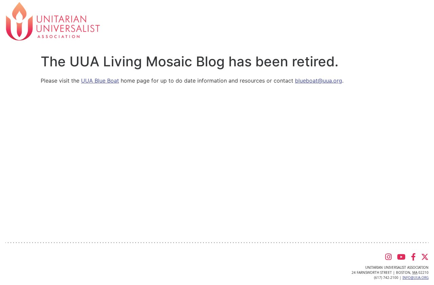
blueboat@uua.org (318, 80)
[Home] (52, 20)
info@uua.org (415, 277)
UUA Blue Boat (100, 80)
